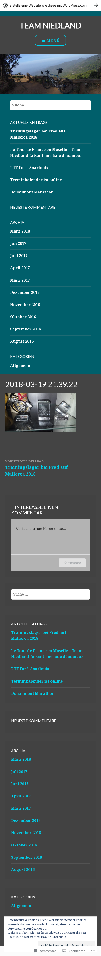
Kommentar (72, 563)
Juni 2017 (18, 255)
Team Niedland (50, 25)
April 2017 (20, 267)
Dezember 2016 (24, 292)
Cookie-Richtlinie (53, 937)
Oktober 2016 (23, 316)
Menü (53, 40)
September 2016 (25, 329)
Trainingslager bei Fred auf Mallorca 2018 (36, 468)
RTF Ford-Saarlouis (29, 167)
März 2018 (20, 231)
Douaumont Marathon (32, 192)
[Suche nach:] (50, 105)
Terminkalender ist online (36, 179)
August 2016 (22, 341)
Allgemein (20, 365)
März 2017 (20, 280)
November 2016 (25, 304)
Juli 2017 (18, 243)
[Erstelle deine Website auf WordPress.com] (50, 5)
